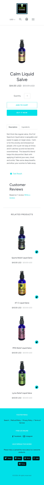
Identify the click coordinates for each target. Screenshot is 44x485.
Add (37, 458)
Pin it (28, 458)
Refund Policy (16, 420)
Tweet (10, 458)
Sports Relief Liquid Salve (22, 258)
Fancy (23, 464)
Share (19, 458)
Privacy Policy (27, 420)
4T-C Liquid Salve (22, 303)
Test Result (17, 174)
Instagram (29, 436)
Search (6, 420)
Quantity (17, 96)
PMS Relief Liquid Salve (22, 348)
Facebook (17, 436)
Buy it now (22, 113)
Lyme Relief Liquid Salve (22, 393)
